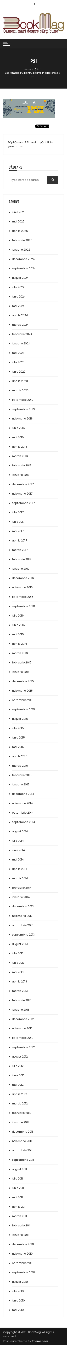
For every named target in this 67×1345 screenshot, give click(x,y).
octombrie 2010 (22, 1263)
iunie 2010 (18, 1301)
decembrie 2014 (23, 794)
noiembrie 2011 (22, 1141)
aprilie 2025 (20, 231)
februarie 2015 (21, 775)
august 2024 (20, 278)
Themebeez (40, 1341)
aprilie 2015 (19, 756)
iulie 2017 (18, 512)
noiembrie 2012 (22, 1028)
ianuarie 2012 (20, 1122)
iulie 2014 (18, 841)
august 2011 (19, 1169)
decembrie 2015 (23, 681)
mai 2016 (18, 634)
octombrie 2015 (22, 700)
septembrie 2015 (23, 709)
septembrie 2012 (23, 1047)
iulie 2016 (18, 616)
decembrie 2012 (23, 1019)
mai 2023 (18, 353)
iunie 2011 (18, 1188)
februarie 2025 (22, 240)
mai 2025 (18, 221)
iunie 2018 (18, 428)
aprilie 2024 (20, 315)
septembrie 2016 (23, 606)
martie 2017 (20, 550)
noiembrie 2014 (22, 803)
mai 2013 (18, 972)
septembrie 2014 (23, 822)
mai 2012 (18, 1085)
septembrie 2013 (23, 935)
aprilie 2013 (19, 982)
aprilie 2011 (19, 1207)
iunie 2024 (19, 297)
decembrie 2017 (23, 484)
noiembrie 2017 (22, 494)
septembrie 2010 (23, 1272)
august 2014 (20, 831)
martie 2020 (20, 390)
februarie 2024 (22, 334)
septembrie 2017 (23, 503)
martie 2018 (20, 456)
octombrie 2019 (22, 400)
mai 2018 (18, 437)
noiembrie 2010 (22, 1254)
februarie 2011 (21, 1225)
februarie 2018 (21, 465)
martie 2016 (20, 653)
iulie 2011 (17, 1179)
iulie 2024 (18, 287)
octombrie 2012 (22, 1038)
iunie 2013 (18, 963)
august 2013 (20, 944)
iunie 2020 (19, 372)
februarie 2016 (21, 662)
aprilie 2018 (19, 447)
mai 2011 (17, 1197)
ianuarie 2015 (21, 784)
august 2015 (20, 719)
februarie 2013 (21, 1000)
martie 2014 (20, 878)
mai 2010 (18, 1310)
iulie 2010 (18, 1291)
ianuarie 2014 (21, 897)
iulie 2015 (18, 728)
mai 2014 (18, 860)
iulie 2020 (18, 362)
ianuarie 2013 (20, 1010)
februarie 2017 (21, 559)
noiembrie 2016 (22, 587)
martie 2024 (20, 325)
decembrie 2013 (23, 906)
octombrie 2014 (23, 813)
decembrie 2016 (23, 578)
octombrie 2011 (22, 1150)
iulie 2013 (18, 953)
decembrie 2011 (22, 1132)
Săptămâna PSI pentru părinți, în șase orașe (30, 144)
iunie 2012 (18, 1075)
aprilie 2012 (19, 1094)
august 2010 (20, 1282)
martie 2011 (19, 1216)
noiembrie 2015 (22, 691)
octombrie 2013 (22, 925)
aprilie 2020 (20, 381)
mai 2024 (18, 306)
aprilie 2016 (19, 644)
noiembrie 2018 (22, 419)
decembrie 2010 (23, 1244)
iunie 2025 (19, 212)
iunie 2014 (18, 850)
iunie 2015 (18, 738)
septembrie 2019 (23, 409)
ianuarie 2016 (21, 672)
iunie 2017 (18, 522)
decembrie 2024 (23, 259)
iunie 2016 (18, 625)
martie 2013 (20, 991)
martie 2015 (20, 766)
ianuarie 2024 (21, 343)
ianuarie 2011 (20, 1235)
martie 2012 (20, 1103)
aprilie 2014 (19, 869)
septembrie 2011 (23, 1160)
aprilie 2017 (19, 541)
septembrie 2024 (24, 268)
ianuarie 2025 (21, 250)
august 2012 (20, 1057)
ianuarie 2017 (21, 569)
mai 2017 (18, 531)
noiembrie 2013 (22, 916)
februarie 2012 (21, 1113)
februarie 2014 (22, 888)
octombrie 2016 (22, 597)
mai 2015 (18, 747)
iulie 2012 (18, 1066)
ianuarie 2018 (21, 475)
